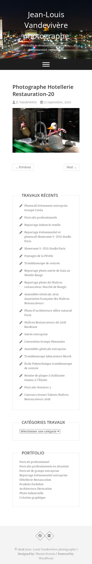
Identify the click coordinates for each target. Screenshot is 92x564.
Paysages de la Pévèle (38, 256)
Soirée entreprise (36, 334)
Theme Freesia (45, 554)
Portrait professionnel (34, 462)
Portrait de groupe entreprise (39, 470)
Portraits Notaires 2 (37, 387)
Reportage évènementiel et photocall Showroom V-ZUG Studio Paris (47, 237)
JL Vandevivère (26, 102)
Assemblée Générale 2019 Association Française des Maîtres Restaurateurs (46, 299)
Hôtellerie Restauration (35, 479)
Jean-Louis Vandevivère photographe (46, 25)
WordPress (46, 558)
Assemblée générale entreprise (45, 349)
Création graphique (32, 497)
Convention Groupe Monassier (44, 341)
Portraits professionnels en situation (44, 466)
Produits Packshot (31, 484)
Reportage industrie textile (42, 225)
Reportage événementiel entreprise (43, 475)
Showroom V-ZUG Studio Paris (44, 248)
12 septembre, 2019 (57, 102)
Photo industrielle (31, 493)
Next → (72, 167)
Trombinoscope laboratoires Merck (47, 356)
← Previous (23, 167)
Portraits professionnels (40, 217)
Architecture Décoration (35, 488)
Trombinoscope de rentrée (42, 263)
